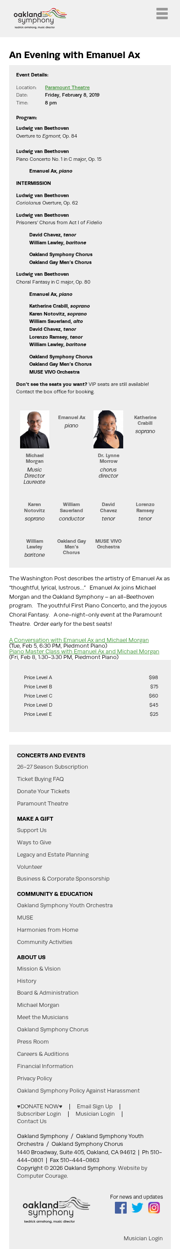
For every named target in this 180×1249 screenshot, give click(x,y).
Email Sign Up (95, 1106)
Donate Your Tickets (43, 791)
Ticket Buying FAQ (40, 779)
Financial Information (45, 1066)
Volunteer (29, 867)
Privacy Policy (34, 1079)
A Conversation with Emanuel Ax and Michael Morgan (79, 640)
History (26, 981)
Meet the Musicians (43, 1017)
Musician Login (95, 1113)
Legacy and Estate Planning (53, 855)
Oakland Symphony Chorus (53, 1030)
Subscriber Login (39, 1113)
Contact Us (32, 1121)
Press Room (33, 1042)
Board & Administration (48, 993)
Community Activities (45, 942)
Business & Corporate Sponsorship (63, 879)
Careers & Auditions (43, 1054)
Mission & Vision (39, 969)
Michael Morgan (38, 1005)
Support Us (32, 830)
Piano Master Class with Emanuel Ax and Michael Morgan (84, 651)
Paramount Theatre (67, 87)
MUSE (25, 918)
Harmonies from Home (47, 930)
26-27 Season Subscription (52, 767)
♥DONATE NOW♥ (39, 1106)
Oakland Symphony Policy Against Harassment (78, 1091)
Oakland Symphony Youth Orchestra (65, 905)
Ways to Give (34, 843)
